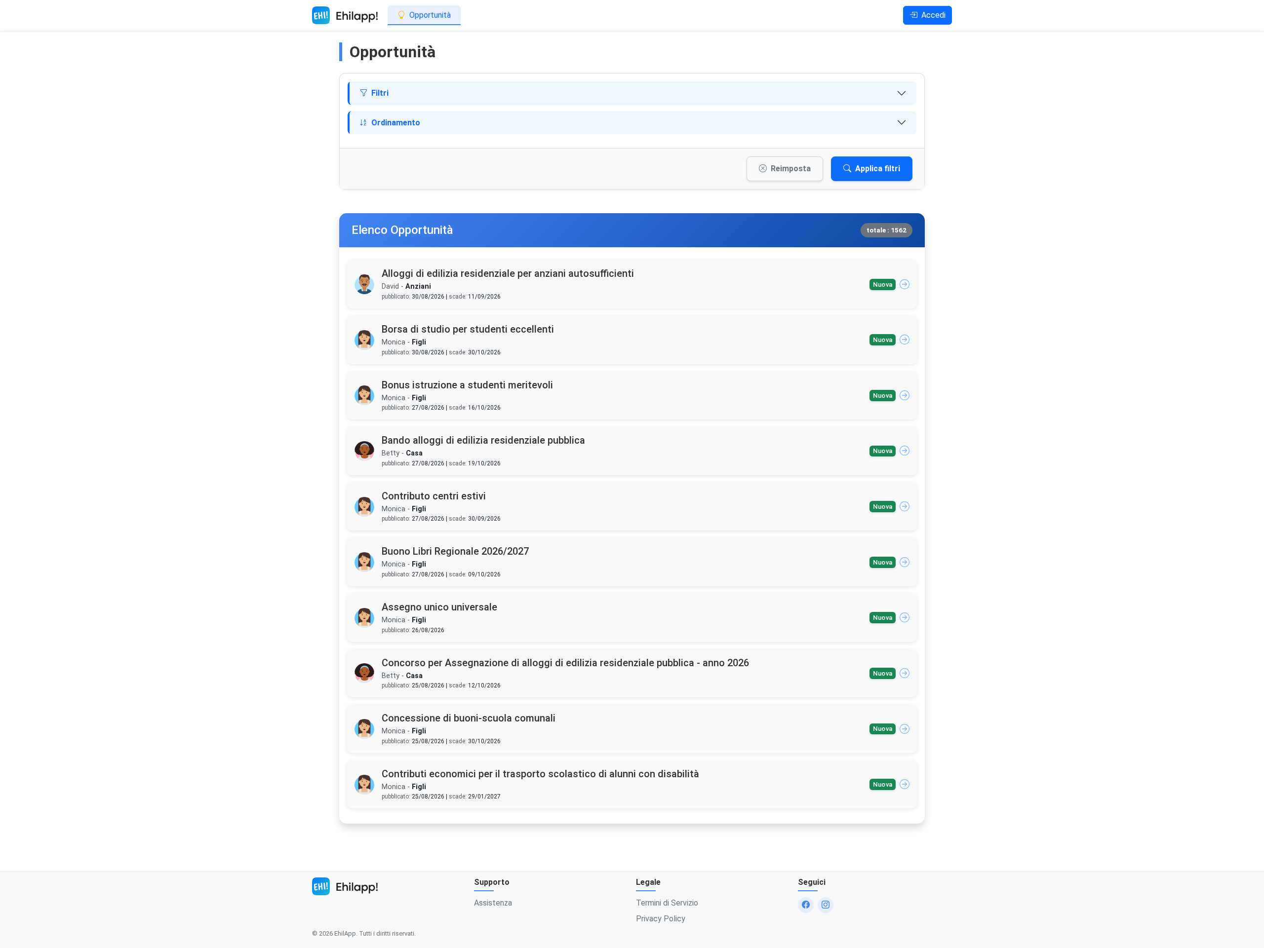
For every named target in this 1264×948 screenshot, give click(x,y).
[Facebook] (806, 905)
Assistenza (493, 903)
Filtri (380, 93)
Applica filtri (877, 168)
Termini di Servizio (667, 903)
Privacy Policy (660, 918)
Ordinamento (395, 122)
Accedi (933, 15)
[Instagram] (825, 905)
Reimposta (791, 168)
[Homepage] (345, 15)
